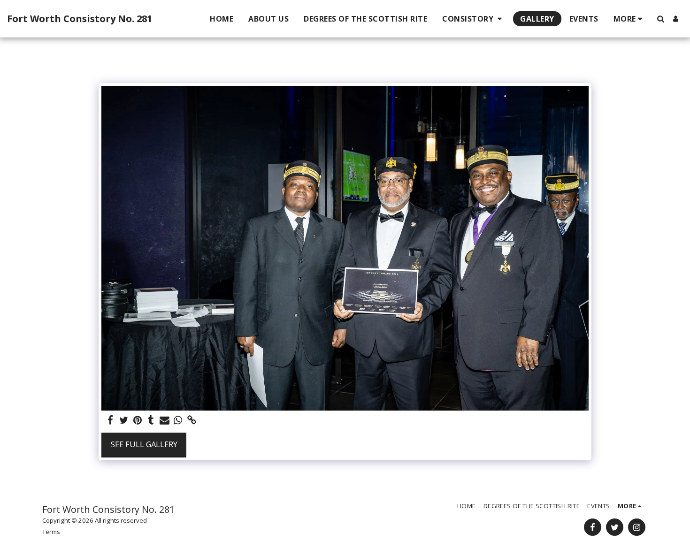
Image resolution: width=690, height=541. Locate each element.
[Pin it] (137, 420)
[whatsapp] (178, 420)
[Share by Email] (164, 420)
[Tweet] (124, 420)
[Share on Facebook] (110, 420)
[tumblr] (151, 420)
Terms (51, 531)
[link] (192, 420)
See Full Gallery (144, 444)
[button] (473, 18)
